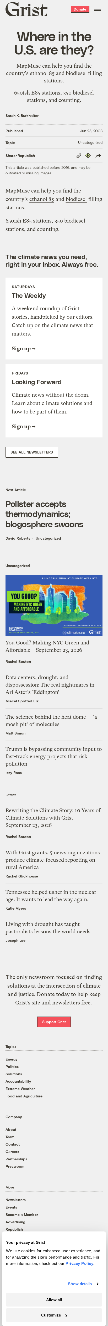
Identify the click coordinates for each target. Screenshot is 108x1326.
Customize (51, 1315)
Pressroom (15, 1166)
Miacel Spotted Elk (22, 701)
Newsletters (16, 1199)
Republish (14, 1229)
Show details (80, 1283)
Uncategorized (90, 142)
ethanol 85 (42, 73)
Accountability (18, 1081)
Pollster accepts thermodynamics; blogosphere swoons (44, 513)
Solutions (14, 1074)
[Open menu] (97, 9)
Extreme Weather (20, 1088)
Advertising (15, 1222)
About (11, 1129)
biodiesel (76, 73)
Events (11, 1207)
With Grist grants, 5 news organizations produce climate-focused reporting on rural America (53, 860)
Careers (12, 1151)
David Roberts (18, 538)
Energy (12, 1059)
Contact (13, 1144)
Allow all (54, 1300)
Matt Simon (15, 733)
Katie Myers (16, 908)
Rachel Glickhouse (22, 876)
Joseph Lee (15, 940)
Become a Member (22, 1214)
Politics (12, 1066)
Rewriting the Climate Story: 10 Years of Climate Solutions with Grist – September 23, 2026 (53, 817)
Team (10, 1137)
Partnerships (16, 1159)
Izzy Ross (14, 772)
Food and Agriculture (24, 1096)
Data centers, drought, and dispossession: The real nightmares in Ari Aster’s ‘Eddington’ (50, 684)
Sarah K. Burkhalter (22, 115)
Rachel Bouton (18, 661)
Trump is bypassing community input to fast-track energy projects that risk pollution (54, 756)
